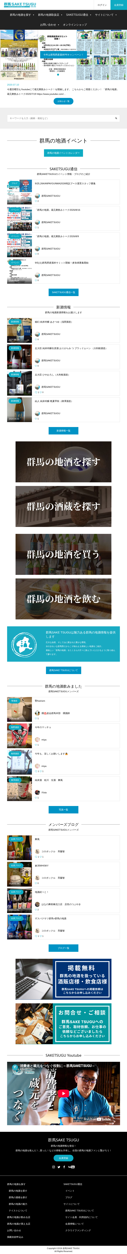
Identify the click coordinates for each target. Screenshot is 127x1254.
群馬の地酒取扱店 (48, 14)
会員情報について (74, 1223)
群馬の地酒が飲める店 (18, 1217)
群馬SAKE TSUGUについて (63, 670)
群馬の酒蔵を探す (18, 1197)
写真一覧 (63, 809)
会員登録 (118, 5)
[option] (63, 55)
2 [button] (61, 74)
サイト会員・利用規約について (81, 1217)
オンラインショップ (75, 24)
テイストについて (18, 1210)
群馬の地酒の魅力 (18, 1203)
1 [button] (58, 74)
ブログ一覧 (63, 948)
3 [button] (65, 74)
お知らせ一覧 (63, 101)
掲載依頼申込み (15, 1237)
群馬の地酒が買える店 (18, 1223)
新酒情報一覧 (63, 430)
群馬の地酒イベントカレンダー (63, 152)
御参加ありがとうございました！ (63, 54)
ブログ (68, 1197)
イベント (70, 1190)
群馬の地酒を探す (20, 14)
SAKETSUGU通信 (77, 14)
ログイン (102, 5)
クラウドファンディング (78, 1230)
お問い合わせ (48, 24)
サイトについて (104, 14)
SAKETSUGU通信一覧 (63, 292)
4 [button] (69, 74)
